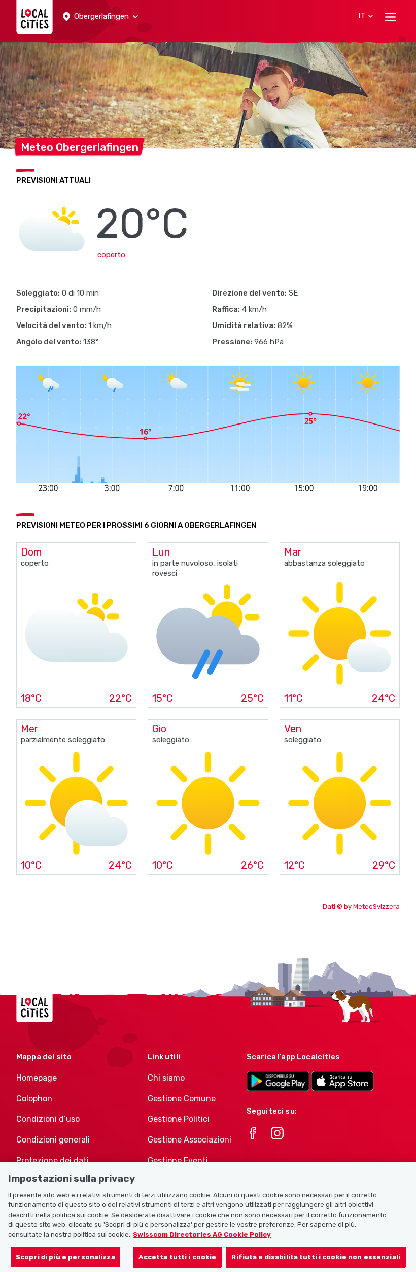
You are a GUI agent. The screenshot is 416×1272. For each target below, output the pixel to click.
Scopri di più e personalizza (65, 1257)
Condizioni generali (53, 1140)
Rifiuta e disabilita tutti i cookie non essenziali (315, 1257)
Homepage (36, 1078)
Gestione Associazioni (189, 1140)
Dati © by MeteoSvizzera (361, 906)
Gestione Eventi (178, 1160)
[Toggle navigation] (390, 17)
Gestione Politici (179, 1119)
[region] (208, 1217)
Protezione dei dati (52, 1160)
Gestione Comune (182, 1098)
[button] (100, 17)
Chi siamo (166, 1078)
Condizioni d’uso (48, 1119)
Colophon (34, 1098)
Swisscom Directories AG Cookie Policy (202, 1234)
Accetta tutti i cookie (177, 1257)
